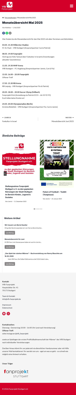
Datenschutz (7, 308)
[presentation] (19, 161)
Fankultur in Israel (9, 119)
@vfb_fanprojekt (21, 333)
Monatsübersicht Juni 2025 (63, 119)
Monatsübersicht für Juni (14, 239)
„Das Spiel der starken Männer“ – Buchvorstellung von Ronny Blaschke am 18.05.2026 (33, 254)
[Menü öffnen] (71, 6)
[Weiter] (70, 173)
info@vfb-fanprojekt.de (11, 299)
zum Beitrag (10, 233)
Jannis (10, 201)
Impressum (6, 305)
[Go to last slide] (5, 173)
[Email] (10, 33)
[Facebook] (3, 33)
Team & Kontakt (8, 296)
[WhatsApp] (6, 33)
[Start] (3, 18)
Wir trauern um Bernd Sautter (16, 225)
